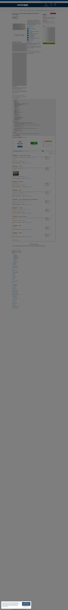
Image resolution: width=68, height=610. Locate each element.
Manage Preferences (26, 606)
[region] (16, 605)
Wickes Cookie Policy (11, 606)
